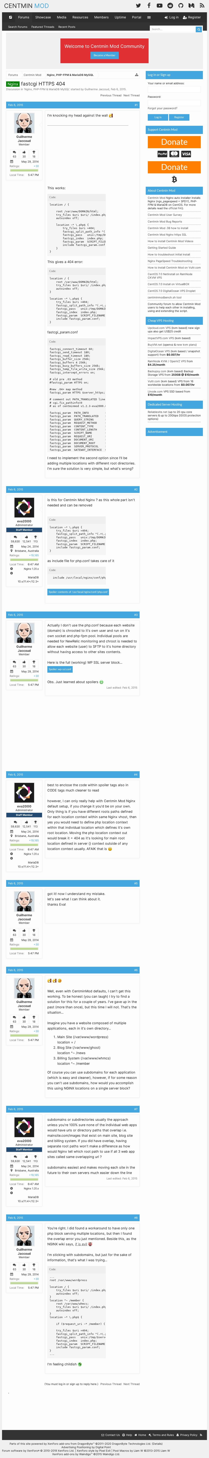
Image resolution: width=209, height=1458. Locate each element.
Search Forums (17, 26)
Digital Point (103, 1447)
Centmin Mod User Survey (165, 214)
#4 (136, 774)
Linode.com (155, 391)
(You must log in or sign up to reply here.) (71, 1384)
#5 (136, 883)
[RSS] (202, 5)
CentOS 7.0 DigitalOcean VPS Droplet (172, 290)
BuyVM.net (155, 344)
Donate (174, 142)
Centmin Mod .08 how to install (168, 228)
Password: (154, 96)
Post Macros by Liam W (141, 1450)
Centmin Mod (156, 197)
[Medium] (191, 5)
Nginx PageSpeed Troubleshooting (170, 261)
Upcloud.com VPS (159, 327)
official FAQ (176, 208)
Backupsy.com (157, 371)
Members (101, 17)
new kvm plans (186, 344)
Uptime (120, 17)
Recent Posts (66, 26)
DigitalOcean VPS (159, 351)
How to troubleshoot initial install (169, 254)
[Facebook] (149, 5)
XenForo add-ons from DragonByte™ (71, 1443)
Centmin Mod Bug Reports (165, 221)
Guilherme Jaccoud (96, 89)
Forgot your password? (162, 108)
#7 (136, 1109)
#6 (136, 970)
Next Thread (131, 95)
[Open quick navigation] (10, 17)
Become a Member (105, 55)
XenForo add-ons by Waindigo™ (72, 1454)
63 (14, 156)
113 (35, 541)
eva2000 (24, 521)
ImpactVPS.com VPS (161, 338)
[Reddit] (170, 5)
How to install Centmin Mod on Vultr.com (174, 267)
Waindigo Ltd (111, 1454)
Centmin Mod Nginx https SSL (167, 234)
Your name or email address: (166, 83)
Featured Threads (42, 26)
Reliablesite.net (157, 412)
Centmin (26, 5)
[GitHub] (181, 5)
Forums (23, 17)
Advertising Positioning (76, 1447)
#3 (136, 614)
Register (179, 117)
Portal (136, 17)
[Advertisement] (78, 153)
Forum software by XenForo (38, 1450)
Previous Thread (110, 95)
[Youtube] (160, 5)
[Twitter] (138, 5)
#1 (136, 105)
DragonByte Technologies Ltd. (131, 1443)
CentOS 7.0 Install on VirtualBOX (168, 284)
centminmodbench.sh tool (164, 297)
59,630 (15, 541)
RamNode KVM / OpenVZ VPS (167, 361)
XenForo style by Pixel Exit (94, 1450)
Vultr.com (154, 381)
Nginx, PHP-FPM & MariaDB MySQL (46, 89)
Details (157, 1443)
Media (61, 17)
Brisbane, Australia (27, 551)
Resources (80, 17)
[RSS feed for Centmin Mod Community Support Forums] (201, 1435)
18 (33, 156)
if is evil (81, 1244)
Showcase (43, 17)
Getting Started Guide (162, 247)
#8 (136, 1217)
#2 (136, 489)
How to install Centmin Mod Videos (170, 241)
